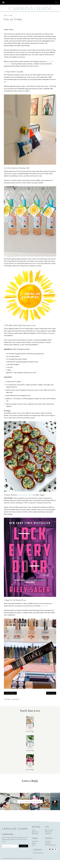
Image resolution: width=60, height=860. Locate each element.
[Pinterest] (52, 850)
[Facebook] (55, 850)
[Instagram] (50, 850)
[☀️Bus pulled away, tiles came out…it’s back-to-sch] (35, 801)
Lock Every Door (25, 494)
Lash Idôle (44, 606)
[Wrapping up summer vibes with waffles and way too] (45, 801)
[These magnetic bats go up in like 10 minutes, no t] (15, 801)
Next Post (51, 693)
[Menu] (3, 2)
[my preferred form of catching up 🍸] (25, 801)
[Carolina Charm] (30, 8)
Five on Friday (15, 699)
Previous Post (10, 693)
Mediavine (35, 858)
